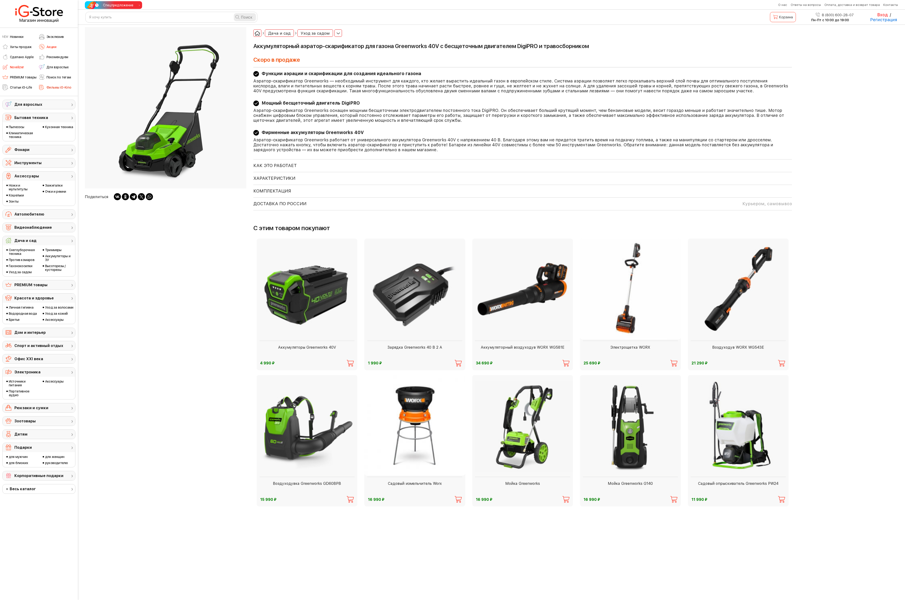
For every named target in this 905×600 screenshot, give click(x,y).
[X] (141, 196)
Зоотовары (25, 421)
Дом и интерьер (30, 332)
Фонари (21, 149)
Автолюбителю (29, 214)
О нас (782, 5)
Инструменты (28, 163)
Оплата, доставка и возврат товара (852, 5)
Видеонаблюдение (33, 227)
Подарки (23, 447)
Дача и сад (25, 240)
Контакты (890, 5)
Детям (21, 434)
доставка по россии (522, 203)
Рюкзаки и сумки (31, 408)
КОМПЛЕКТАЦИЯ (272, 191)
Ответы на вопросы (806, 5)
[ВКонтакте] (117, 196)
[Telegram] (133, 196)
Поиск (246, 17)
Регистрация (883, 19)
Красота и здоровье (34, 298)
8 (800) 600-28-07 (837, 15)
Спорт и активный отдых (38, 345)
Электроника (27, 372)
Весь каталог (23, 489)
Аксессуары (26, 176)
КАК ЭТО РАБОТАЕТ (275, 165)
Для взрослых (28, 104)
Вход (882, 14)
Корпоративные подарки (38, 475)
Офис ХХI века (28, 359)
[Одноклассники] (125, 196)
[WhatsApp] (149, 196)
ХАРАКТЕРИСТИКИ (274, 178)
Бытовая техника (31, 117)
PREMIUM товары (31, 285)
